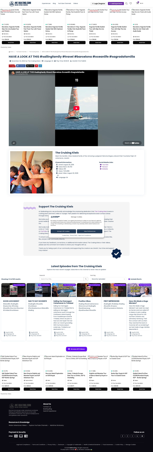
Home (11, 51)
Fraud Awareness (108, 444)
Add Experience (116, 4)
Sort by (93, 275)
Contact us (47, 407)
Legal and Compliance (84, 235)
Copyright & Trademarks (73, 444)
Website (105, 169)
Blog (54, 3)
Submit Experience (49, 411)
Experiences (46, 3)
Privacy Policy (73, 235)
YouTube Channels (64, 3)
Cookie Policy (65, 235)
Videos (75, 3)
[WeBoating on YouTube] (142, 436)
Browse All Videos (77, 349)
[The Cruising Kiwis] (31, 172)
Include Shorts (136, 279)
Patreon (105, 167)
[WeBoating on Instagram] (127, 436)
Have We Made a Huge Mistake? (138, 302)
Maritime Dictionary (57, 425)
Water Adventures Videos (18, 425)
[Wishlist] (131, 3)
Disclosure (61, 444)
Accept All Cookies (63, 231)
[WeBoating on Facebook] (122, 436)
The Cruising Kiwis (34, 51)
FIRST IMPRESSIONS (111, 301)
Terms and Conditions (38, 444)
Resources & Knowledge (19, 422)
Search (42, 275)
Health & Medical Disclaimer (92, 444)
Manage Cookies (131, 444)
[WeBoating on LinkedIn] (137, 436)
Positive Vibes (85, 301)
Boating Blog (47, 409)
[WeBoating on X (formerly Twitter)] (132, 436)
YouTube (105, 165)
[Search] (86, 279)
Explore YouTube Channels (38, 425)
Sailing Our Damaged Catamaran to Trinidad (63, 302)
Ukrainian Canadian (84, 449)
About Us (47, 404)
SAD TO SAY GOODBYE (37, 301)
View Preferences (89, 231)
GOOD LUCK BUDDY (11, 301)
